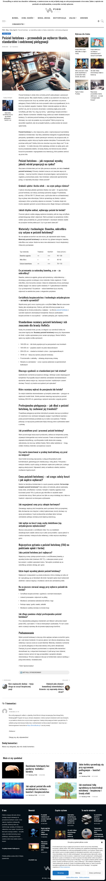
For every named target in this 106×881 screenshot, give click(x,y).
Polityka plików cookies (72, 877)
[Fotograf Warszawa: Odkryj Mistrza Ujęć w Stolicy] (82, 42)
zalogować (12, 747)
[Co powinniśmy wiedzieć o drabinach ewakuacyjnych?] (87, 819)
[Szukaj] (102, 21)
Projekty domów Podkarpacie (10, 848)
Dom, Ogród (6, 33)
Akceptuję (61, 873)
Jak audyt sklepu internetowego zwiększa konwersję (97, 73)
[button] (102, 842)
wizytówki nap (33, 860)
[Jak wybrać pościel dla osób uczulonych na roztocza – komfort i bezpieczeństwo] (13, 791)
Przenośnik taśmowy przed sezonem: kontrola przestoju (46, 818)
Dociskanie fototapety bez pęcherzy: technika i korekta (37, 768)
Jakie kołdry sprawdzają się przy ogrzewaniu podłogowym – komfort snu (8, 116)
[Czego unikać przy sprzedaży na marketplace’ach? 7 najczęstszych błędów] (97, 42)
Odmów (77, 873)
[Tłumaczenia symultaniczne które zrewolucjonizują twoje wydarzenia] (87, 834)
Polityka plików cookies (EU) (10, 856)
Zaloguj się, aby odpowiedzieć (18, 737)
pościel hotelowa (61, 310)
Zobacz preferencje (95, 873)
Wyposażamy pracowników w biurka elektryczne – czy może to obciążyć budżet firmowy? (97, 96)
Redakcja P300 (33, 775)
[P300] (53, 10)
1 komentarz (14, 46)
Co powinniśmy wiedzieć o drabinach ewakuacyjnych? (98, 818)
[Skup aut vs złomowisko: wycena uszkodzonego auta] (34, 847)
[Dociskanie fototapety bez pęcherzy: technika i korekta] (13, 770)
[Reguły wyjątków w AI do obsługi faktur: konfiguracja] (34, 833)
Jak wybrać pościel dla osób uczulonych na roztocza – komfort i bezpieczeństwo (38, 789)
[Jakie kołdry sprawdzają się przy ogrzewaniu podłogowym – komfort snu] (7, 105)
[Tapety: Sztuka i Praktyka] (82, 85)
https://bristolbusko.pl (33, 725)
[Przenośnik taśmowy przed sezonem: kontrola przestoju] (34, 819)
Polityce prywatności (65, 867)
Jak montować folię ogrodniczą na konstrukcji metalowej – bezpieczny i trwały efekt (90, 789)
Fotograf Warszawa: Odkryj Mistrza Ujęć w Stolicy (80, 51)
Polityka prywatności (84, 877)
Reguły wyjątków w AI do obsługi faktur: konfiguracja (45, 831)
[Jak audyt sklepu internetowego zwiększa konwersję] (97, 64)
